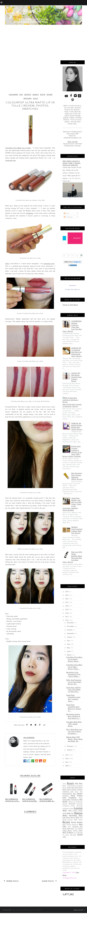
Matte (42, 94)
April (69, 651)
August (69, 637)
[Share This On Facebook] (27, 725)
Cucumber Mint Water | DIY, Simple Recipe (74, 724)
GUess (81, 797)
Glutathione (75, 799)
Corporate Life (68, 791)
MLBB (64, 813)
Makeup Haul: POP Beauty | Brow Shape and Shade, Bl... (74, 739)
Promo (81, 819)
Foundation (72, 797)
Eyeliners (66, 795)
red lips (73, 835)
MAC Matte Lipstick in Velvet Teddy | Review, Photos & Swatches (72, 163)
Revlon (73, 822)
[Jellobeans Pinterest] (72, 102)
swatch (80, 834)
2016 (67, 620)
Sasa (64, 824)
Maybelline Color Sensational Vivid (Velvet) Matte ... (73, 674)
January (70, 750)
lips (21, 94)
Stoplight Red (77, 826)
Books (64, 785)
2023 (67, 595)
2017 (67, 617)
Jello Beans (72, 285)
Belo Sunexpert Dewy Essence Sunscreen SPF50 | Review (77, 476)
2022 (67, 599)
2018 (67, 613)
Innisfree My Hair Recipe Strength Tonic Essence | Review (76, 377)
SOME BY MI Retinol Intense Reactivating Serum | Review (76, 426)
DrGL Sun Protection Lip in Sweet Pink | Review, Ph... (74, 682)
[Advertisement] (43, 40)
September (71, 633)
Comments (69, 217)
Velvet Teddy (78, 830)
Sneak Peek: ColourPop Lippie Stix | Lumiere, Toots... (73, 698)
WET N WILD (68, 832)
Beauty (70, 783)
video (64, 837)
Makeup (35, 94)
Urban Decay (67, 830)
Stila (69, 826)
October (70, 630)
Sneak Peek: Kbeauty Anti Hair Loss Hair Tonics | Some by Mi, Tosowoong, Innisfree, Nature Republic (72, 504)
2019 (67, 609)
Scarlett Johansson (72, 824)
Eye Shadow (78, 793)
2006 (67, 766)
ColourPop (13, 94)
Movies (72, 817)
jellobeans (29, 738)
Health (65, 801)
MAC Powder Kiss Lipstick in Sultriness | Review (72, 405)
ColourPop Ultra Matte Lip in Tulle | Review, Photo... (74, 667)
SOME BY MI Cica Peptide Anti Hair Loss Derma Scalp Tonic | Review (76, 352)
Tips (76, 828)
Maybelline (73, 815)
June (69, 644)
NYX (77, 817)
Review (50, 94)
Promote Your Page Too (72, 289)
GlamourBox (67, 799)
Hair (81, 799)
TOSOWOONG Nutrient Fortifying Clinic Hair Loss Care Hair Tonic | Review (72, 326)
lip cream (66, 834)
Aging (64, 783)
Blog (81, 783)
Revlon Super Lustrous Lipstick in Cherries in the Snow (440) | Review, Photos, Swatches (72, 451)
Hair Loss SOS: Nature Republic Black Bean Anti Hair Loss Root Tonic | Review (72, 557)
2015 (67, 755)
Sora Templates (18, 910)
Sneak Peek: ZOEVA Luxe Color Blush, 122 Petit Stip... (73, 689)
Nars (75, 819)
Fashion (80, 795)
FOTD (73, 795)
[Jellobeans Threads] (79, 97)
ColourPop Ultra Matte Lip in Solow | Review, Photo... (74, 659)
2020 (67, 606)
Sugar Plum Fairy (68, 828)
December (70, 623)
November (71, 626)
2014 (67, 758)
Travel (80, 828)
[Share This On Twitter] (31, 725)
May (69, 648)
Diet (81, 791)
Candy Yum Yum (72, 787)
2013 (67, 762)
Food (64, 797)
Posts (67, 213)
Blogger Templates (34, 910)
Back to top (78, 910)
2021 (67, 602)
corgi (75, 832)
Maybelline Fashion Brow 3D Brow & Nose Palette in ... (73, 716)
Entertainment (67, 793)
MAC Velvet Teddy (75, 810)
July (68, 641)
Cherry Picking (71, 789)
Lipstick (27, 94)
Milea (68, 817)
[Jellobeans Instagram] (75, 97)
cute (78, 832)
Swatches (27, 98)
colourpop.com (10, 160)
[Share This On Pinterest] (35, 725)
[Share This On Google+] (40, 725)
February (70, 746)
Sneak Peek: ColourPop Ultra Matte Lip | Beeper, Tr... (73, 708)
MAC (65, 810)
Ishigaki (65, 803)
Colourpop (29, 213)
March (69, 655)
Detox (76, 791)
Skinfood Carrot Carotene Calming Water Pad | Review (77, 530)
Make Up (70, 813)
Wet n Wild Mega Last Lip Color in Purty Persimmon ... (74, 731)
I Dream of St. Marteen (75, 801)
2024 (67, 592)
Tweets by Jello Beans (70, 305)
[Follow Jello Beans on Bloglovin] (72, 263)
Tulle (35, 98)
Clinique (80, 789)
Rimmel (80, 822)
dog (81, 832)
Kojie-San (72, 803)
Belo (76, 783)
